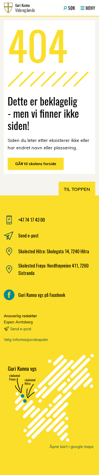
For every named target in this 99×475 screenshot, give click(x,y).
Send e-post (20, 328)
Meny (90, 8)
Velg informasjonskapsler (26, 339)
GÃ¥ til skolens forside (35, 163)
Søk (71, 8)
